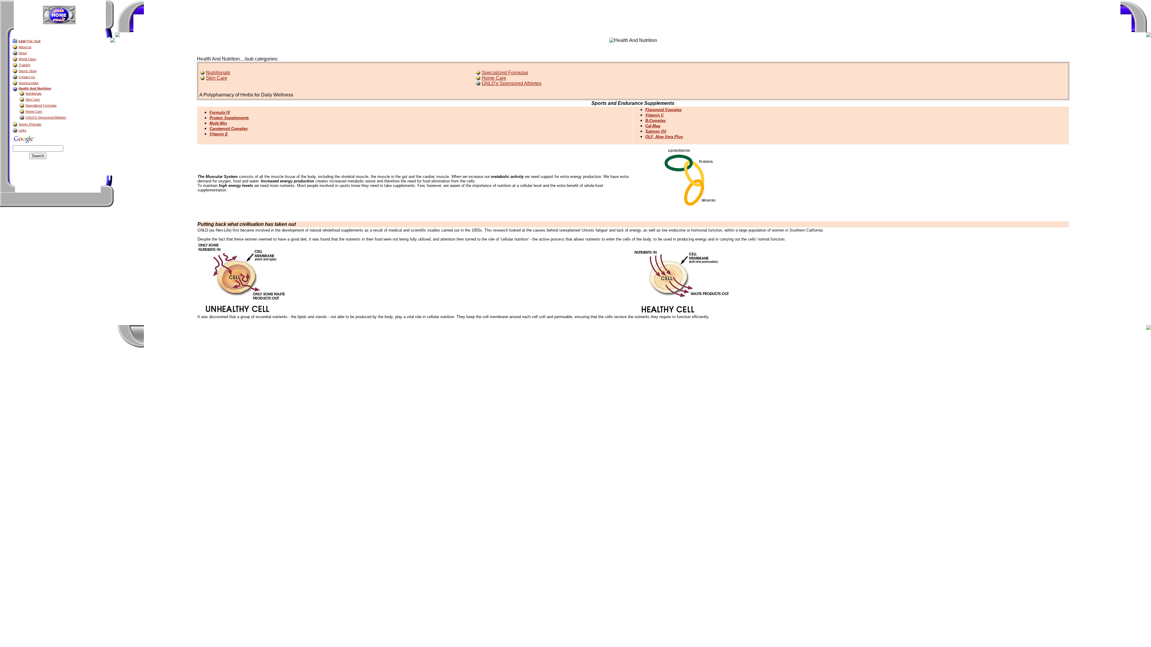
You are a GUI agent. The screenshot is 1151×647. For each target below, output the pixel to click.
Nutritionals (218, 72)
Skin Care (216, 78)
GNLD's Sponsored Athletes (511, 83)
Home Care (494, 78)
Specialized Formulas (505, 72)
